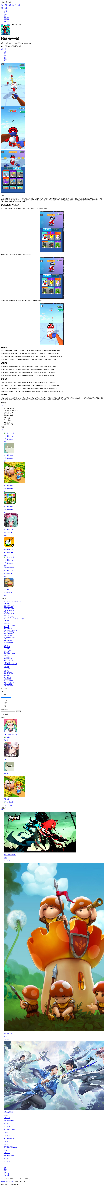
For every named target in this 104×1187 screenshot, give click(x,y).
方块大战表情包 (8, 685)
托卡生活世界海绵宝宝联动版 (12, 601)
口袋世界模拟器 (8, 607)
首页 (2, 24)
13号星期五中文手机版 (10, 664)
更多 (2, 430)
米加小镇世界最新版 (10, 653)
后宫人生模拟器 (8, 633)
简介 (5, 53)
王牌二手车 (7, 652)
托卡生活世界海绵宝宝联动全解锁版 (14, 619)
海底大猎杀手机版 (9, 605)
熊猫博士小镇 (8, 635)
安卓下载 (3, 49)
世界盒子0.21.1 (8, 672)
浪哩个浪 (6, 615)
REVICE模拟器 (8, 659)
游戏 (13, 5)
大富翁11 (6, 612)
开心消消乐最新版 (9, 680)
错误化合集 (7, 623)
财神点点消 (7, 645)
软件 (16, 5)
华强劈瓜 (6, 655)
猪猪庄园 (6, 603)
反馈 (2, 405)
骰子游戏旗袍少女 (9, 613)
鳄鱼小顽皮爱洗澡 (9, 617)
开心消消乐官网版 (9, 632)
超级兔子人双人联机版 (10, 630)
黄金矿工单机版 (8, 660)
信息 (5, 57)
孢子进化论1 (7, 675)
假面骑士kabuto (8, 642)
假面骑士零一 (8, 657)
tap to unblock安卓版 (9, 637)
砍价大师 (6, 639)
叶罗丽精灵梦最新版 (10, 625)
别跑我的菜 (7, 647)
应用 (19, 5)
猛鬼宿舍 (6, 620)
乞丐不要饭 (7, 668)
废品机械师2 (7, 679)
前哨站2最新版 (8, 684)
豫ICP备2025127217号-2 (7, 1181)
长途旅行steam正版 (9, 610)
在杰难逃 (6, 648)
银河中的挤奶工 (8, 628)
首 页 (5, 11)
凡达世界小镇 (8, 640)
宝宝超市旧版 (8, 677)
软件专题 (8, 5)
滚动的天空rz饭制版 (9, 682)
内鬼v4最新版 (8, 650)
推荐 (5, 59)
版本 (5, 55)
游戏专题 (3, 5)
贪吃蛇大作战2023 (9, 608)
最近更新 (6, 21)
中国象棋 (6, 627)
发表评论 (18, 711)
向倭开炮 (6, 667)
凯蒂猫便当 (7, 662)
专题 (5, 60)
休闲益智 (9, 24)
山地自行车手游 (8, 673)
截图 (5, 52)
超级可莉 (6, 670)
